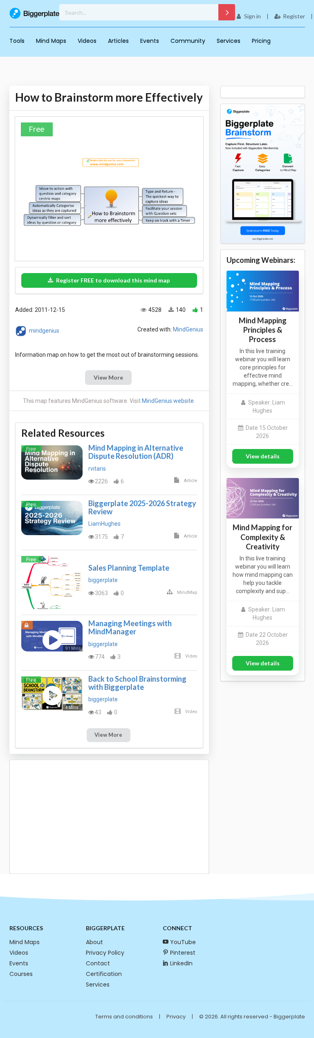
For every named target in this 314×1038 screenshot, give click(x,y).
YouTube (182, 942)
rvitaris (97, 468)
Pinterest (182, 953)
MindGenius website (168, 401)
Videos (87, 41)
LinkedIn (181, 963)
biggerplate (103, 580)
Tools (17, 41)
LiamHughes (104, 523)
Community (187, 41)
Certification (104, 974)
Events (149, 41)
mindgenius (44, 330)
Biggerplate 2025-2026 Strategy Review (142, 507)
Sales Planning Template (128, 567)
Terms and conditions (124, 1016)
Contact (98, 963)
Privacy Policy (105, 953)
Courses (21, 974)
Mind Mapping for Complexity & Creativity (262, 537)
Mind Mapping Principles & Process (263, 330)
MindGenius (188, 329)
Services (228, 41)
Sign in (252, 16)
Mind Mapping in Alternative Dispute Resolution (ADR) (135, 451)
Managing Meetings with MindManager (130, 627)
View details (263, 456)
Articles (118, 41)
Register (294, 16)
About (94, 942)
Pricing (261, 41)
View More (108, 377)
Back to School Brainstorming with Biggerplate (137, 682)
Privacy (176, 1016)
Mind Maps (51, 41)
